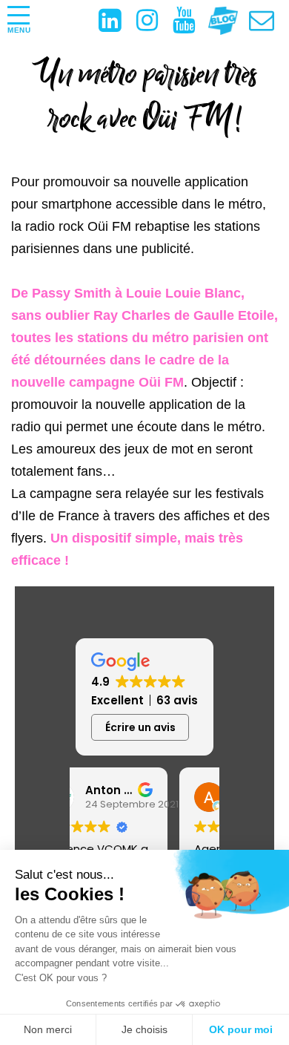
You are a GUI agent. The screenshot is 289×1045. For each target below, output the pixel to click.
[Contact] (269, 24)
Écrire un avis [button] (140, 727)
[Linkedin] (117, 21)
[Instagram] (154, 21)
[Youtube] (191, 21)
